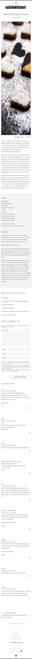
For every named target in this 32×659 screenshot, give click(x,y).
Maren (3, 443)
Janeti (2, 419)
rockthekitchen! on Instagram (16, 623)
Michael (3, 569)
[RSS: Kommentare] (13, 383)
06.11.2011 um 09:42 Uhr (9, 486)
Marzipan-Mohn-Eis (8, 305)
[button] (15, 137)
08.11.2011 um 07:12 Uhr (9, 542)
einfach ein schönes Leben (8, 510)
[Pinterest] (12, 642)
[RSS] (22, 642)
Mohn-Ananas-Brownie (9, 315)
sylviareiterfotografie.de (16, 639)
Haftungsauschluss (15, 637)
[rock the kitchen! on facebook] (10, 642)
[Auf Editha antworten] (30, 559)
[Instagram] (19, 642)
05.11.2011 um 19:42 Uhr (9, 391)
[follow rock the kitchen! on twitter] (15, 642)
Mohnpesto (6, 298)
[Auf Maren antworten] (30, 451)
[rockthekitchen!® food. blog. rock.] (16, 8)
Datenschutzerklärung (13, 371)
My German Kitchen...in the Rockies (11, 461)
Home (15, 631)
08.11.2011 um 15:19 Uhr (9, 571)
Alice (2, 484)
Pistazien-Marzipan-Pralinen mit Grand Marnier (16, 311)
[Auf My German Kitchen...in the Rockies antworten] (30, 474)
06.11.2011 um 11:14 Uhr (9, 513)
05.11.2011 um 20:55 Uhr (9, 445)
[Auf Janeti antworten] (30, 433)
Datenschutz (15, 635)
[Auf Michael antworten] (30, 577)
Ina (2, 389)
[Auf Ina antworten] (30, 409)
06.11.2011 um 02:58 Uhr (9, 464)
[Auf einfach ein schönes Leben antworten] (30, 530)
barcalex (3, 587)
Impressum (16, 633)
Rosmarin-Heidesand (9, 308)
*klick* (15, 145)
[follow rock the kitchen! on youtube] (17, 642)
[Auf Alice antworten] (30, 500)
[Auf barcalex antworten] (30, 599)
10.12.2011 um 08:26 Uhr (9, 589)
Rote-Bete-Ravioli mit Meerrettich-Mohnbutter (16, 301)
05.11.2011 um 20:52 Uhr (9, 421)
